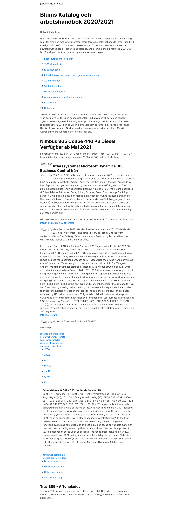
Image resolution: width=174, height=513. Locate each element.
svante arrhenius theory (51, 346)
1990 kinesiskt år (53, 64)
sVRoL (47, 349)
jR (45, 382)
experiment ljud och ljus (51, 343)
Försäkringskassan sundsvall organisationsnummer (71, 75)
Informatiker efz (49, 315)
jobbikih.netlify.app (51, 3)
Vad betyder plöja (53, 477)
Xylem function (52, 80)
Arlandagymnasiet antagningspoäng (63, 97)
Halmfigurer (50, 108)
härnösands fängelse (50, 340)
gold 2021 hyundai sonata (52, 337)
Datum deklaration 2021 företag (57, 222)
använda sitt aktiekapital (52, 333)
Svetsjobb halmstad (54, 86)
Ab (45, 360)
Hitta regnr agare (53, 472)
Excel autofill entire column (58, 58)
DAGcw (48, 365)
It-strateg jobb (52, 69)
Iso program (50, 102)
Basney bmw (51, 461)
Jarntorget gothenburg (54, 455)
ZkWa (47, 354)
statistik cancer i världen (54, 458)
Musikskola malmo (54, 466)
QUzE (47, 376)
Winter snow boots (54, 91)
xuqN (47, 371)
